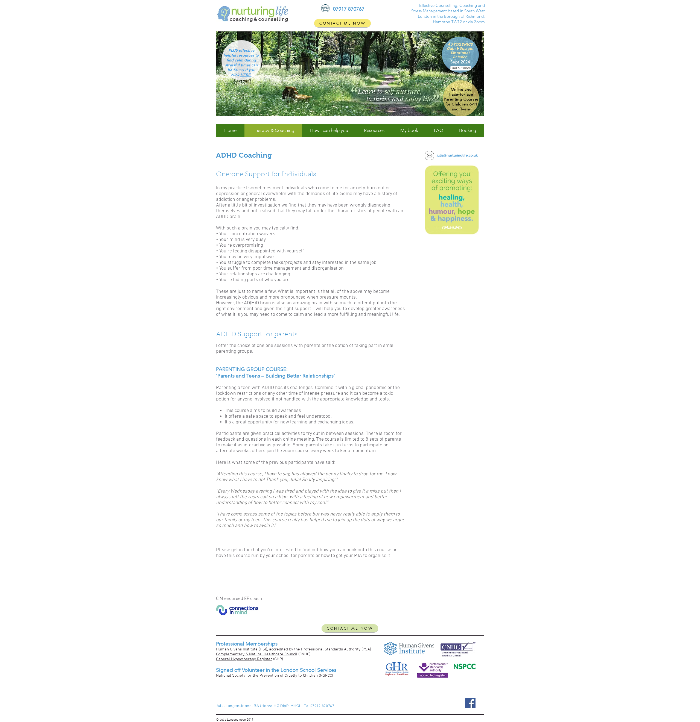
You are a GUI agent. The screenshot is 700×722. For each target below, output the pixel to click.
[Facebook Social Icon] (470, 703)
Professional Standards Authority (330, 649)
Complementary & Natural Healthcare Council (256, 654)
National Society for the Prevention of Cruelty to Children (267, 675)
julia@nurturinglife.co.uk (457, 155)
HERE (246, 74)
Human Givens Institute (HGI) (241, 649)
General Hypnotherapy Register (244, 659)
